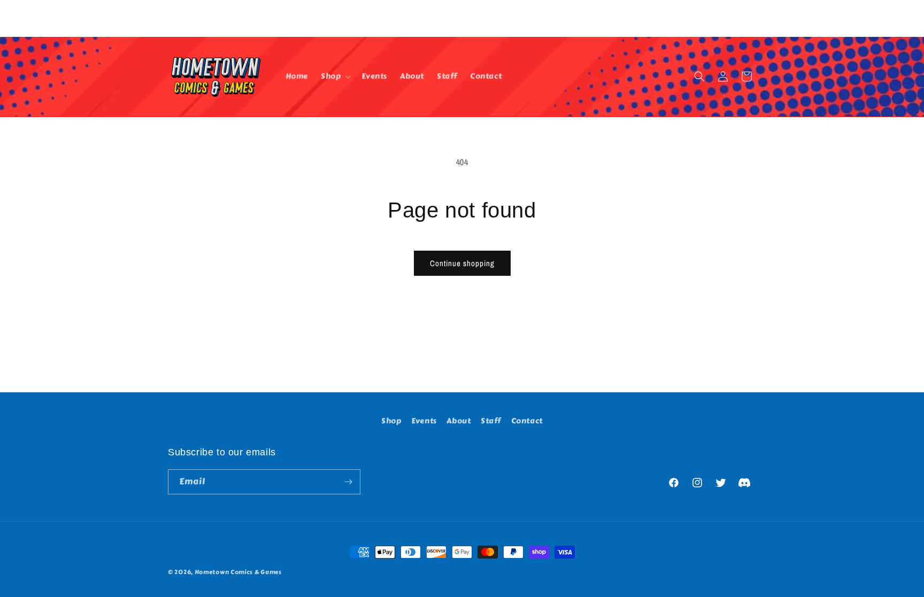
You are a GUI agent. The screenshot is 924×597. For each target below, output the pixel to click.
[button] (334, 76)
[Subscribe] (348, 481)
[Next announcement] (752, 18)
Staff (491, 421)
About (458, 421)
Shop (391, 421)
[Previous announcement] (171, 18)
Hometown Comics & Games (238, 572)
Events (424, 421)
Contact (527, 421)
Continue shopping (462, 263)
